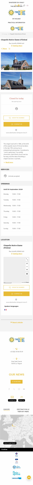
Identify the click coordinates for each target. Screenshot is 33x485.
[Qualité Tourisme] (16, 461)
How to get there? (9, 443)
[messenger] (29, 479)
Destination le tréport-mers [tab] (23, 410)
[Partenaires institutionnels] (16, 454)
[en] (27, 5)
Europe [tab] (7, 409)
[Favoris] (21, 6)
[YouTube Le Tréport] (23, 389)
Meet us (21, 400)
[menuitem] (16, 2)
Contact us (12, 400)
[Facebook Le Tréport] (9, 389)
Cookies (4, 449)
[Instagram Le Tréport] (19, 389)
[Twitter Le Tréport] (14, 389)
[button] (24, 5)
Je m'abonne (16, 382)
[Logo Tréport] (16, 340)
